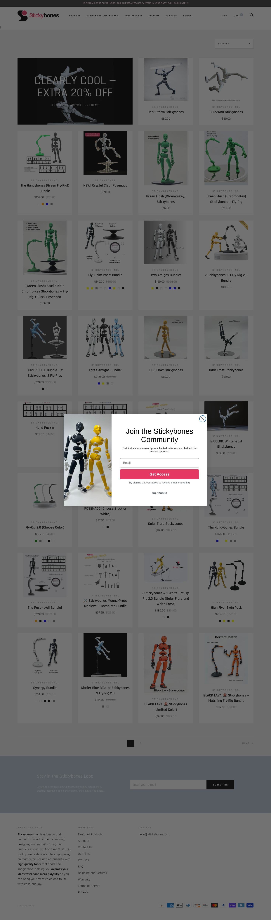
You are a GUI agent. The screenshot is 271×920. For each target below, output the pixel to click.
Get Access (159, 474)
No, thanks (159, 492)
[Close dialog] (202, 419)
